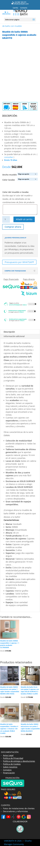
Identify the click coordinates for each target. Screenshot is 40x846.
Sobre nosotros (10, 767)
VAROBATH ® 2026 (13, 840)
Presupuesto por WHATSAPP (19, 262)
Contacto (23, 8)
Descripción (9, 331)
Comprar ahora (13, 226)
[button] (20, 521)
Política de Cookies (12, 764)
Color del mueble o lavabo (15, 192)
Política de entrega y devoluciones (19, 761)
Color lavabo (8, 179)
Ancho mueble (9, 174)
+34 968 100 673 (20, 2)
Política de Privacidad (13, 758)
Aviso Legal (8, 755)
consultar (8, 157)
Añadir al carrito (24, 219)
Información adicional (14, 336)
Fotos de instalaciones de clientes (19, 808)
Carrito (15, 8)
